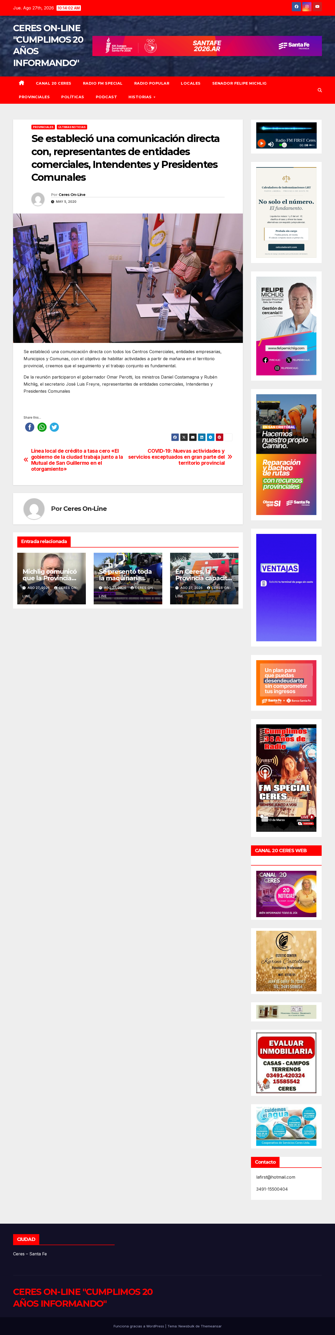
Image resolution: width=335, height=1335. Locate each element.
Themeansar (211, 1326)
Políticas (72, 97)
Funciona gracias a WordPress (139, 1326)
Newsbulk (186, 1326)
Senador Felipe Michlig (239, 83)
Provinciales (34, 97)
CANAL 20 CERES (53, 83)
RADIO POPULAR (152, 83)
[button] (320, 90)
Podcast (106, 97)
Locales (191, 83)
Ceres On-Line (72, 194)
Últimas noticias (72, 127)
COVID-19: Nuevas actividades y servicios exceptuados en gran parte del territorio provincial (176, 457)
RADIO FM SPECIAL (103, 83)
